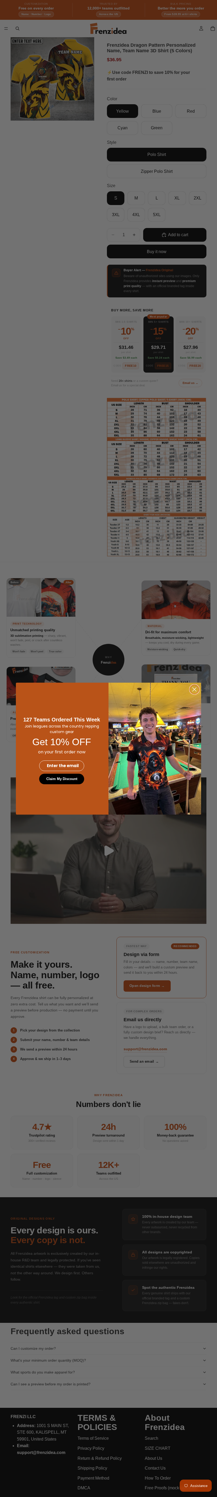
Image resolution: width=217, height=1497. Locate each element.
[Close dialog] (194, 689)
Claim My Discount (61, 779)
